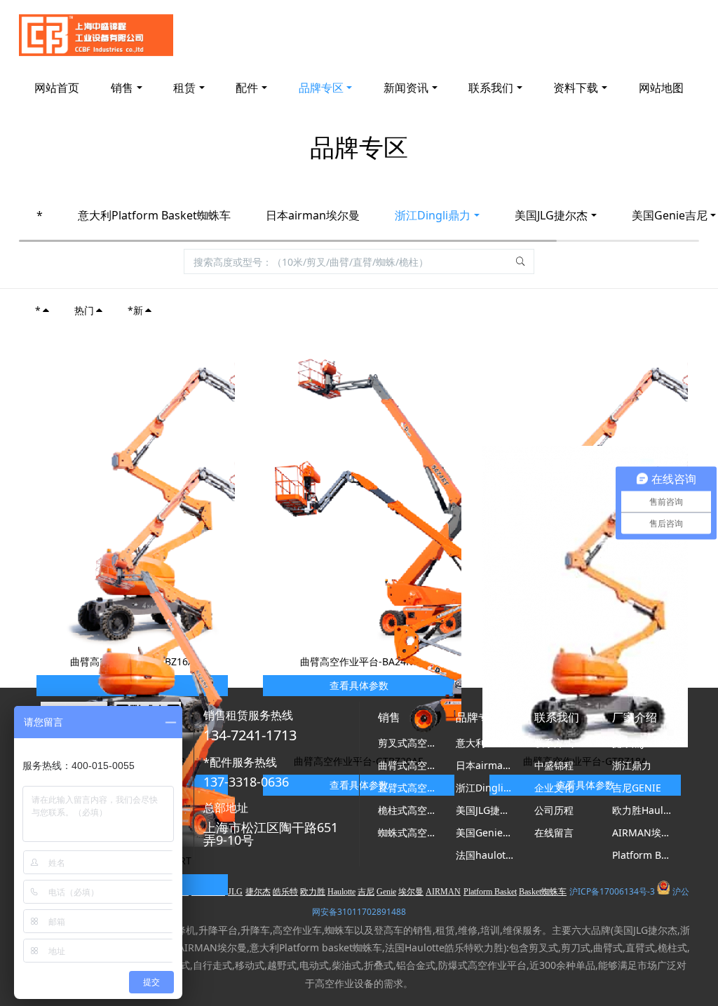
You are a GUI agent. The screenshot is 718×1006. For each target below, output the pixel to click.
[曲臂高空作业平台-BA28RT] (180, 695)
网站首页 (56, 87)
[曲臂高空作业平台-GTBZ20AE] (406, 595)
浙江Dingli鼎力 (432, 215)
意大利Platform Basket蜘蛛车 (154, 215)
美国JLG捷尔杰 (551, 215)
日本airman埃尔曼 (313, 215)
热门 (84, 310)
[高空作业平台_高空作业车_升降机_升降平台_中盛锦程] (96, 35)
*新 (135, 310)
